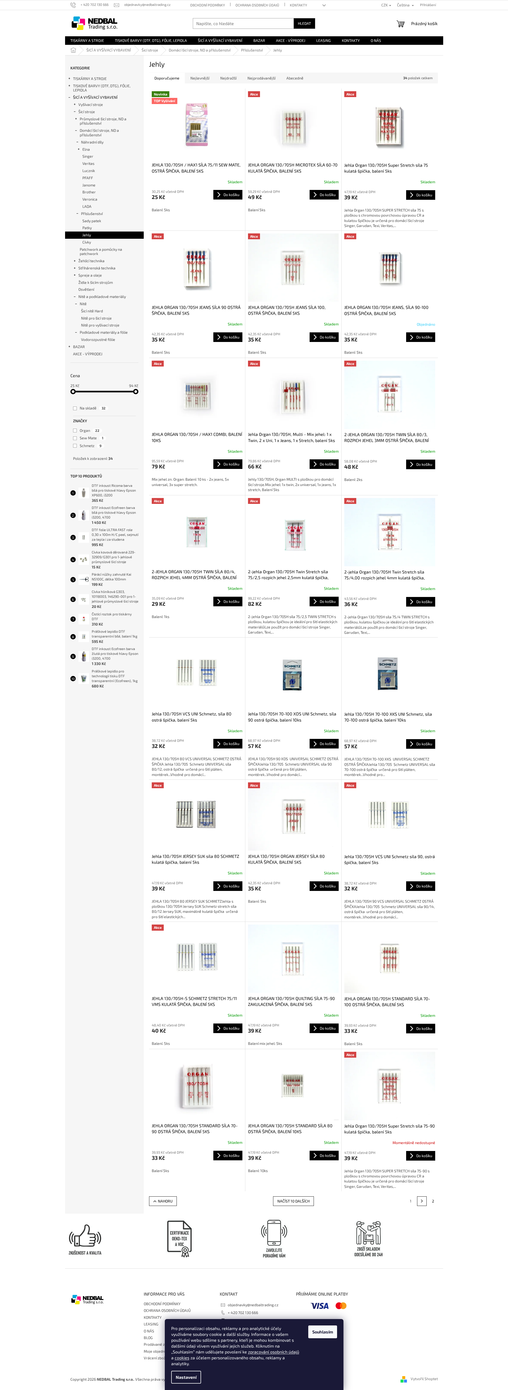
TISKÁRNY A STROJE (90, 78)
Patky (87, 227)
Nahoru (165, 1201)
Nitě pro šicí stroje (96, 318)
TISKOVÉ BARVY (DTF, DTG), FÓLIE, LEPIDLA (101, 88)
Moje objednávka (158, 1351)
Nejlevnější (199, 78)
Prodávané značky (159, 1344)
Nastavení (186, 1377)
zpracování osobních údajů (273, 1351)
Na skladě (93, 408)
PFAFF (87, 178)
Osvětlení (86, 289)
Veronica (89, 199)
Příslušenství (92, 213)
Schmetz (91, 445)
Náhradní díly (92, 142)
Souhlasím (322, 1331)
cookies (182, 1357)
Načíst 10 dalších (293, 1201)
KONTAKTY (298, 5)
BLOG (148, 1337)
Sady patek (91, 220)
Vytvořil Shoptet (424, 1378)
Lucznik (88, 170)
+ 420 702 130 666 (243, 1312)
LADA (86, 206)
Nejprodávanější (261, 78)
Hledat (304, 23)
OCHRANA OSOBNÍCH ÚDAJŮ (257, 5)
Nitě (83, 303)
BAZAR (79, 346)
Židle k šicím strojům (95, 282)
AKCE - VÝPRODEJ (87, 354)
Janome (88, 185)
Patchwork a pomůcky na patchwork (101, 251)
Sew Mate (91, 438)
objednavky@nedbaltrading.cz (253, 1305)
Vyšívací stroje (90, 104)
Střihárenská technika (96, 268)
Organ (89, 430)
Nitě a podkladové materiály (102, 296)
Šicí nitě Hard (92, 311)
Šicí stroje (86, 111)
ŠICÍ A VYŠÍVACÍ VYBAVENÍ (95, 97)
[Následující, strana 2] (422, 1201)
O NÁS (149, 1331)
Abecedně (294, 78)
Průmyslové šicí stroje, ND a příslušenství (103, 121)
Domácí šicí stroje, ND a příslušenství (99, 132)
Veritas (88, 163)
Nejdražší (228, 78)
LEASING (151, 1324)
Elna (86, 149)
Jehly (86, 235)
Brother (89, 192)
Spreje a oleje (90, 275)
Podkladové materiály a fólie (104, 332)
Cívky (86, 242)
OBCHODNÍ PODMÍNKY (207, 5)
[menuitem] (87, 40)
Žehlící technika (91, 260)
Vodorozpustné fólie (98, 339)
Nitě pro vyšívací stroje (100, 325)
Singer (87, 156)
